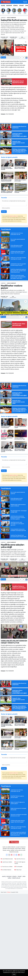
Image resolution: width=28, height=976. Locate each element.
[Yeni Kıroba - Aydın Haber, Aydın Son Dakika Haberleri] (6, 1)
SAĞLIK (10, 878)
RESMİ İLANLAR (16, 878)
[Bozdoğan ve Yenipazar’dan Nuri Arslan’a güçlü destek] (7, 186)
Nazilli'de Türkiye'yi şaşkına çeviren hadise (20, 180)
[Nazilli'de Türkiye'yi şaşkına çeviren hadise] (21, 175)
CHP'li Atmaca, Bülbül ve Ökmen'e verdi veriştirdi (20, 168)
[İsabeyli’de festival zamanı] (14, 48)
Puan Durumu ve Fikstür (7, 866)
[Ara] (24, 2)
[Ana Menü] (26, 2)
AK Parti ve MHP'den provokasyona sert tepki (20, 438)
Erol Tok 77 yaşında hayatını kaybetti (20, 427)
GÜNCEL (15, 5)
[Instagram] (14, 855)
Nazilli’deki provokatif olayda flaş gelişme (6, 427)
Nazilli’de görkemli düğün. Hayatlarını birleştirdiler (6, 180)
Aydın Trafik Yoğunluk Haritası (20, 862)
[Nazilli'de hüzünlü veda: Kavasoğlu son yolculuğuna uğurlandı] (7, 162)
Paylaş (4, 57)
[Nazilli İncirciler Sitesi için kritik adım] (21, 186)
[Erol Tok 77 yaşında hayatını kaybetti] (21, 421)
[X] (9, 855)
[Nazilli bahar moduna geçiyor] (14, 307)
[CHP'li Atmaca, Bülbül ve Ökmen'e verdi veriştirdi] (21, 162)
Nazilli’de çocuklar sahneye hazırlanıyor (7, 438)
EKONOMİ (9, 5)
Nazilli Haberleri (11, 17)
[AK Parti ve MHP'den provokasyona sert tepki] (21, 433)
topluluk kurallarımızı (13, 216)
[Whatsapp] (21, 855)
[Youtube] (19, 855)
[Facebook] (7, 855)
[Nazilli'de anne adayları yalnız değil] (14, 569)
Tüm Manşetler (19, 866)
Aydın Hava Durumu (20, 858)
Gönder (4, 211)
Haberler (3, 17)
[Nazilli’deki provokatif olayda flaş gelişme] (7, 421)
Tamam (14, 974)
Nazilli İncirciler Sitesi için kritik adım (20, 192)
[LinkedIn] (16, 855)
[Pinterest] (12, 855)
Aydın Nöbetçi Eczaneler (7, 858)
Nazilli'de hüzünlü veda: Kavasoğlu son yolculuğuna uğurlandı (6, 168)
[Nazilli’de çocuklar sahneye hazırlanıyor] (7, 433)
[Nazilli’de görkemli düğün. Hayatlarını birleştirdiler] (7, 175)
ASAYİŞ (3, 5)
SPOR (24, 876)
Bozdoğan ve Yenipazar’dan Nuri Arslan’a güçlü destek (7, 192)
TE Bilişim (8, 892)
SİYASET (21, 5)
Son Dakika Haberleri (6, 869)
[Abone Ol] (26, 57)
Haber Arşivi (18, 869)
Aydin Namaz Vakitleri (7, 862)
